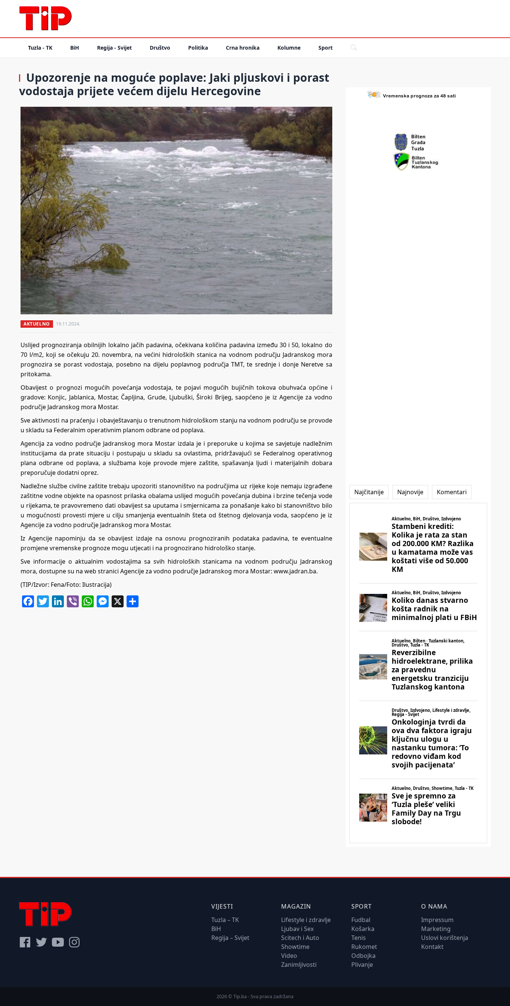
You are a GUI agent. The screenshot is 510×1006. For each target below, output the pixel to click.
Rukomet (364, 947)
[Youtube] (58, 942)
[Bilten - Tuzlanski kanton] (418, 161)
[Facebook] (25, 942)
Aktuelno (37, 324)
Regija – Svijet (230, 938)
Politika (198, 47)
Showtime (295, 947)
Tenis (358, 938)
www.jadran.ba (295, 571)
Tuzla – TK (225, 920)
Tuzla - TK (40, 47)
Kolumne (289, 47)
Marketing (436, 929)
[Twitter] (41, 942)
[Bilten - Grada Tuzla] (418, 142)
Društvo (160, 47)
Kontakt (432, 947)
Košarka (362, 929)
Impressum (437, 920)
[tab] (369, 492)
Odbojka (363, 956)
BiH (74, 47)
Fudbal (360, 920)
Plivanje (362, 964)
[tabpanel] (418, 673)
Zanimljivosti (299, 964)
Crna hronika (242, 47)
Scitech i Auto (300, 938)
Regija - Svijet (114, 47)
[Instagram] (74, 942)
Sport (325, 47)
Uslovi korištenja (444, 938)
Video (289, 956)
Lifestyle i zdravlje (306, 920)
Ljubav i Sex (297, 929)
